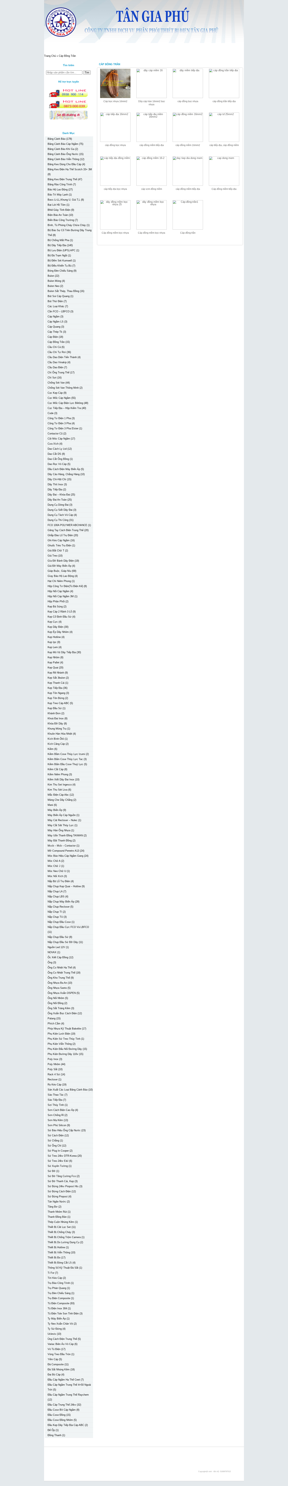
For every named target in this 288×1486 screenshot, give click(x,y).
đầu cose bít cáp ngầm (62, 1409)
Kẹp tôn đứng (56, 698)
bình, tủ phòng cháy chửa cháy (67, 225)
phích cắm (54, 1023)
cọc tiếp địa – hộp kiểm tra (64, 408)
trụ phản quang (57, 1288)
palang (51, 1018)
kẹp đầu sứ (55, 708)
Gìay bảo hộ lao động (61, 576)
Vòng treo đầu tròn (59, 1354)
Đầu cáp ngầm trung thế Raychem (68, 1394)
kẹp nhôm (54, 657)
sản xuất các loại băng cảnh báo (68, 1089)
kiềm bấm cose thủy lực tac (65, 759)
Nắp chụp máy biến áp (61, 901)
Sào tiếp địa (55, 1099)
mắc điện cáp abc (58, 794)
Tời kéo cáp (55, 1277)
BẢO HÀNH (99, 47)
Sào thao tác (56, 1094)
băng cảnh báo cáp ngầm (63, 143)
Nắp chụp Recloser (59, 906)
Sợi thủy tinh (56, 1104)
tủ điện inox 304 (57, 1308)
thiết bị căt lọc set (59, 1227)
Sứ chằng (53, 1140)
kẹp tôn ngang (56, 693)
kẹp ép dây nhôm (58, 631)
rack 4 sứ (54, 1074)
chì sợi (52, 377)
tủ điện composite (58, 1303)
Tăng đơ (53, 1206)
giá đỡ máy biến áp (59, 565)
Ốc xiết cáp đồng (58, 957)
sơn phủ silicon (57, 1125)
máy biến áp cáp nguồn (62, 815)
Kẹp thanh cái (56, 682)
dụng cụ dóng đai (58, 504)
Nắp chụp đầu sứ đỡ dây (63, 942)
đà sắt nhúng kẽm (59, 1369)
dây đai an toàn (57, 499)
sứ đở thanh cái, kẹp (61, 1181)
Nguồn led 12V (56, 947)
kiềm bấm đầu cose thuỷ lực (65, 764)
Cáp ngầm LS (55, 321)
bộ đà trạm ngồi (57, 255)
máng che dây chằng (60, 799)
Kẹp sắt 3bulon (56, 677)
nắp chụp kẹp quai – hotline (64, 886)
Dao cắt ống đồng (58, 459)
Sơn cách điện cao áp (61, 1110)
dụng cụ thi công (58, 520)
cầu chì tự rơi (57, 352)
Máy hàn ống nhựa (59, 830)
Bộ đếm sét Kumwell (60, 260)
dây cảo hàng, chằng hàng (64, 474)
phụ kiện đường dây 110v (63, 1054)
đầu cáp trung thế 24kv (62, 1404)
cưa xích (53, 443)
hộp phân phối (56, 601)
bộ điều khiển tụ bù (60, 265)
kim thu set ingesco (60, 784)
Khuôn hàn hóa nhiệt (60, 733)
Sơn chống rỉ (56, 1115)
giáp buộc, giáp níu (59, 570)
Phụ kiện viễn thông (60, 1043)
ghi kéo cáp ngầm (59, 540)
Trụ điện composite (59, 1298)
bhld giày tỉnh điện (59, 209)
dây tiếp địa (55, 489)
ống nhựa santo (57, 987)
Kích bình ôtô (56, 738)
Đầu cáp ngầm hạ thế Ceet (64, 1379)
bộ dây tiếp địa (57, 245)
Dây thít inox (55, 484)
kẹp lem (53, 647)
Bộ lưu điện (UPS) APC (61, 250)
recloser (53, 1079)
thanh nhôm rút (57, 1211)
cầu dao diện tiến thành (62, 357)
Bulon (51, 275)
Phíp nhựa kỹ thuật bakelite (64, 1028)
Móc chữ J (54, 866)
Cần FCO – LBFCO (59, 311)
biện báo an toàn (58, 214)
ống (50, 962)
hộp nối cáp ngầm (58, 591)
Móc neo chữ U (57, 871)
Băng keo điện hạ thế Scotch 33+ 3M (70, 169)
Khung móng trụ (57, 728)
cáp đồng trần (56, 341)
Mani (50, 804)
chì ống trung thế (58, 372)
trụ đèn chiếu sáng (59, 1293)
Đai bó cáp (54, 1374)
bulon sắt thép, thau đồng (63, 291)
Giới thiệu (77, 47)
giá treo (52, 555)
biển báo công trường (61, 220)
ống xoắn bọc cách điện (62, 1013)
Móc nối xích (55, 876)
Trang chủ (55, 47)
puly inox (53, 1059)
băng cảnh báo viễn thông (63, 159)
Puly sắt (52, 1069)
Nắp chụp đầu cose (59, 921)
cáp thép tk (55, 331)
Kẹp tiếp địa (55, 687)
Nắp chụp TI (55, 911)
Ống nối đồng (55, 1003)
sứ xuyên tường (58, 1165)
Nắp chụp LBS (56, 896)
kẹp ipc (52, 642)
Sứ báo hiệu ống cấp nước (64, 1130)
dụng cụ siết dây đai (60, 509)
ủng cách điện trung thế (62, 1338)
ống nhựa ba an (57, 982)
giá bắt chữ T (56, 550)
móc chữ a (54, 860)
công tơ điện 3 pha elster (63, 428)
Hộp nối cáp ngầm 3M (61, 596)
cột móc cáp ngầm (59, 438)
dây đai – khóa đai (59, 494)
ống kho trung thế (59, 977)
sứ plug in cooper (58, 1150)
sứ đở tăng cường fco (62, 1176)
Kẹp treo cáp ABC (58, 703)
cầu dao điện (55, 367)
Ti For (51, 1272)
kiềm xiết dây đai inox (61, 779)
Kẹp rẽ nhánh (56, 672)
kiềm (50, 749)
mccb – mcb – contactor (62, 845)
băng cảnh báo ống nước (63, 154)
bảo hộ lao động (58, 189)
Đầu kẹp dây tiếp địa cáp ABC (66, 1425)
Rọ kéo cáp (54, 1084)
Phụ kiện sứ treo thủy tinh (64, 1038)
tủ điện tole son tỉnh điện (63, 1313)
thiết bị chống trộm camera (64, 1237)
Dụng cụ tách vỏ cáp (60, 514)
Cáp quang (54, 326)
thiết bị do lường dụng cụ (63, 1242)
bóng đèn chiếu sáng (60, 270)
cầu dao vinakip (57, 362)
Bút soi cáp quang (59, 296)
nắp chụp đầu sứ (58, 937)
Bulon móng (54, 280)
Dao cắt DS (54, 453)
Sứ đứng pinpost (58, 1196)
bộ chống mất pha (58, 240)
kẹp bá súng (55, 606)
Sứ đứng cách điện (59, 1191)
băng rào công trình (60, 184)
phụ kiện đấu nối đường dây (65, 1048)
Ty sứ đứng (55, 1328)
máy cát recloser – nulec (62, 820)
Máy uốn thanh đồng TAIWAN (65, 835)
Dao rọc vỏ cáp (57, 464)
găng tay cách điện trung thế (65, 530)
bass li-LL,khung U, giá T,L (64, 199)
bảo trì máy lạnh (58, 194)
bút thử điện (55, 301)
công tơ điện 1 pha (59, 418)
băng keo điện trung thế (62, 179)
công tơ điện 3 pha (59, 423)
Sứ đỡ (51, 1171)
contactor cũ (55, 433)
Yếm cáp (53, 1359)
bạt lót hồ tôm (57, 204)
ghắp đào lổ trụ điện (60, 535)
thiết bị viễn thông (59, 1252)
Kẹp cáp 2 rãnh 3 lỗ (60, 611)
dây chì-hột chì (57, 479)
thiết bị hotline (56, 1247)
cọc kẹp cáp (55, 392)
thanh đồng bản (57, 1216)
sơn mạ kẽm (55, 1120)
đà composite (56, 1364)
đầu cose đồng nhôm (60, 1419)
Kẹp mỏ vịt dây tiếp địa (62, 652)
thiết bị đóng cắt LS (60, 1262)
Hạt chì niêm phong (59, 581)
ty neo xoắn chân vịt (60, 1323)
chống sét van (56, 382)
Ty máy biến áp (57, 1318)
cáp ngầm (54, 316)
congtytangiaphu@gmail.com (72, 1461)
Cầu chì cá (54, 347)
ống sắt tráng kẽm (59, 1008)
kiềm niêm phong (58, 774)
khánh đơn (54, 713)
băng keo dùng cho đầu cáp (64, 164)
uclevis (52, 1333)
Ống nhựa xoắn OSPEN (62, 993)
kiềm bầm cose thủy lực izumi (66, 754)
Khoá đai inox (56, 718)
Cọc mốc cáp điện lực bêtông (65, 403)
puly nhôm (54, 1064)
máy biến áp (55, 810)
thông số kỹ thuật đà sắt (63, 1267)
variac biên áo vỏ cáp (61, 1344)
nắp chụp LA (55, 891)
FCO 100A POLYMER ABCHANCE (67, 525)
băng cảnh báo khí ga (61, 149)
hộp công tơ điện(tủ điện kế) (65, 586)
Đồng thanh (54, 1435)
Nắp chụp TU (55, 916)
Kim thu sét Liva (57, 789)
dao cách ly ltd (57, 448)
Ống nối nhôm (56, 998)
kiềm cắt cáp (55, 769)
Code (50, 413)
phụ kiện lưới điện (59, 1033)
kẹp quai (53, 667)
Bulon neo (53, 286)
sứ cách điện (56, 1135)
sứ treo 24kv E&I (58, 1160)
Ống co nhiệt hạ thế (60, 967)
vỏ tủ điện (54, 1349)
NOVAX (52, 952)
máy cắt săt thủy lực (61, 825)
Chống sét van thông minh (63, 387)
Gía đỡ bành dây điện (61, 560)
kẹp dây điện (55, 626)
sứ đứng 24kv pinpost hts (63, 1186)
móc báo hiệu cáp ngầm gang (65, 855)
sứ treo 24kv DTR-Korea (62, 1155)
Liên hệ (119, 47)
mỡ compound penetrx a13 (63, 850)
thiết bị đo (54, 1257)
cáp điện (53, 336)
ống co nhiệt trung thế (61, 972)
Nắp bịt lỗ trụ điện (59, 881)
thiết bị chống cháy (59, 1232)
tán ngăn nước (57, 1201)
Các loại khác (56, 306)
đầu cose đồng (56, 1414)
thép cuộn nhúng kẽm (61, 1221)
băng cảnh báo (56, 138)
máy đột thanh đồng (60, 840)
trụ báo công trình (59, 1283)
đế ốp (51, 1430)
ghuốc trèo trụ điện (59, 545)
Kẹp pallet (53, 662)
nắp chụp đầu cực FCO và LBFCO (68, 927)
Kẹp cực (53, 621)
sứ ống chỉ (54, 1145)
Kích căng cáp (56, 743)
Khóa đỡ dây (55, 723)
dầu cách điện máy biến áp (64, 469)
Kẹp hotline (54, 637)
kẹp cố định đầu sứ (60, 616)
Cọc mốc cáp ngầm (59, 397)
